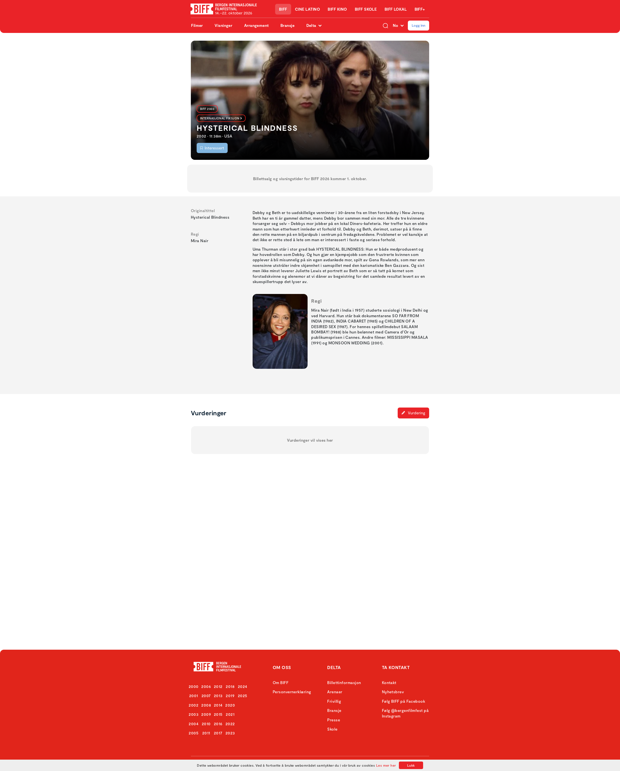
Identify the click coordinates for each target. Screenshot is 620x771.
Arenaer (334, 691)
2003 (193, 714)
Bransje (287, 25)
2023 (230, 733)
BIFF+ (420, 9)
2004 (193, 723)
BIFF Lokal (396, 9)
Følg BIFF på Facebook (403, 701)
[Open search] (385, 25)
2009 (206, 714)
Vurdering (416, 412)
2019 (230, 695)
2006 (206, 686)
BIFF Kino (337, 9)
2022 (230, 723)
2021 (230, 714)
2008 (206, 705)
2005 (193, 733)
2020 (230, 705)
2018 (230, 686)
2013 (218, 695)
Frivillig (334, 701)
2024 (242, 686)
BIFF (283, 9)
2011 (206, 733)
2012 (218, 686)
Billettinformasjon (344, 682)
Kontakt (389, 682)
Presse (333, 719)
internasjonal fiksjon (219, 118)
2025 (242, 695)
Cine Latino (307, 9)
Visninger (223, 25)
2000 (194, 686)
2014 (218, 705)
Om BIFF (280, 682)
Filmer (197, 25)
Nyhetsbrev (393, 691)
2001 (193, 695)
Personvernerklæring (292, 691)
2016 (218, 723)
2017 (218, 733)
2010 (206, 723)
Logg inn (418, 25)
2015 (218, 714)
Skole (332, 729)
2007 (206, 695)
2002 (193, 705)
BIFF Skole (366, 9)
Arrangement (256, 25)
